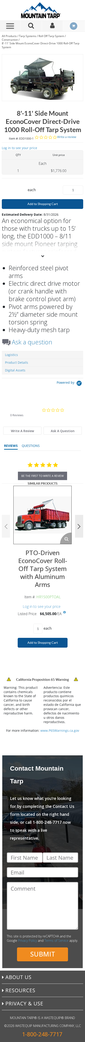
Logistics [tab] (11, 355)
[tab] (22, 431)
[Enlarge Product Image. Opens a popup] (65, 538)
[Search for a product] (31, 26)
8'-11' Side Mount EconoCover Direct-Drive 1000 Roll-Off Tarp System (40, 45)
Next (79, 526)
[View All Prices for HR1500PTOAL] (65, 612)
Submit (42, 953)
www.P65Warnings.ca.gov (59, 730)
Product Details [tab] (16, 362)
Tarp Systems (27, 36)
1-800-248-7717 (42, 1034)
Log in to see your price (19, 148)
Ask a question (32, 342)
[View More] (42, 256)
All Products (9, 36)
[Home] (42, 10)
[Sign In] (52, 26)
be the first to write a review (42, 476)
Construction (10, 40)
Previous (6, 526)
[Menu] (10, 26)
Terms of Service (56, 940)
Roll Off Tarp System (51, 36)
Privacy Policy (27, 940)
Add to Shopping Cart (42, 204)
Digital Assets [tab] (15, 370)
